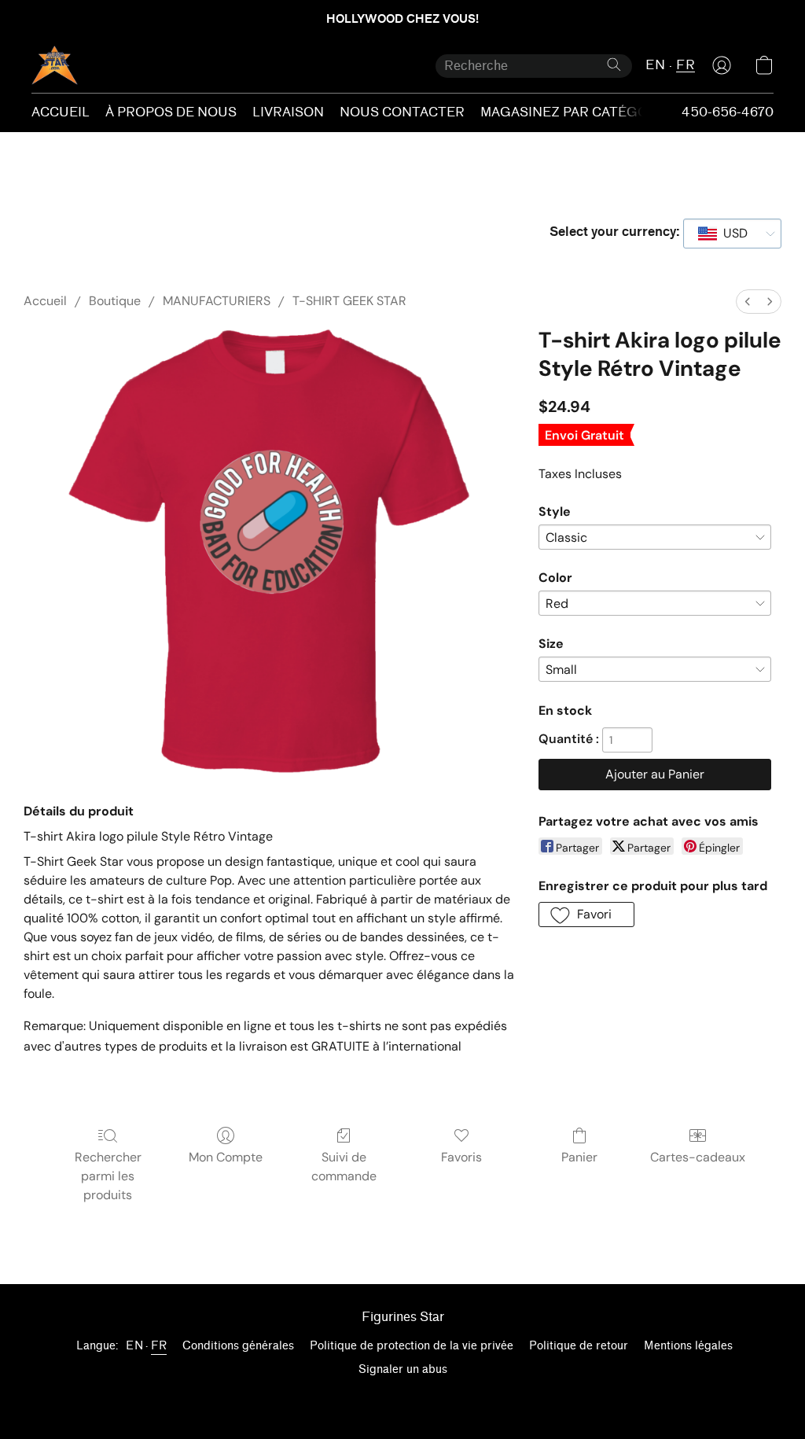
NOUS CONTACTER (402, 112)
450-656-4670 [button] (728, 112)
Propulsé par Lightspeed (403, 1397)
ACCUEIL (60, 112)
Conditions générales (238, 1346)
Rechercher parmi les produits (108, 1176)
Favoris (461, 1157)
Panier (579, 1157)
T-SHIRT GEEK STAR (349, 301)
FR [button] (685, 64)
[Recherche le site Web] (614, 64)
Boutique (115, 301)
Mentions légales (688, 1346)
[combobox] (732, 233)
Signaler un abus (402, 1369)
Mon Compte (226, 1157)
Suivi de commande (344, 1166)
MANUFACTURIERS (216, 301)
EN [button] (655, 64)
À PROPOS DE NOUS (171, 112)
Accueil (45, 301)
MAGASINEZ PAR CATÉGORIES (581, 112)
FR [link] (159, 1346)
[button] (54, 65)
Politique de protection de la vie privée (411, 1346)
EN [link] (134, 1346)
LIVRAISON (288, 112)
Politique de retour (578, 1346)
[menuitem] (748, 301)
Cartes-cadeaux (697, 1157)
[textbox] (731, 233)
